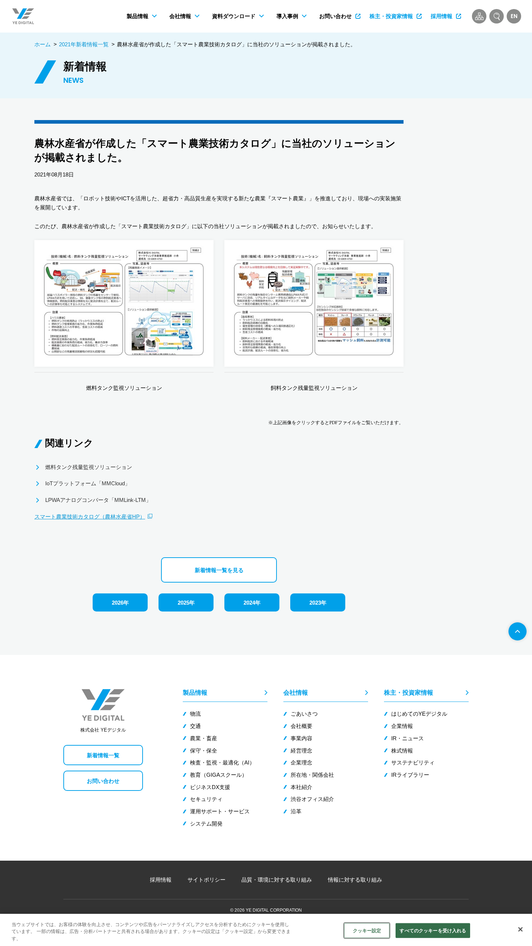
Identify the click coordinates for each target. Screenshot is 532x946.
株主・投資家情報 (408, 692)
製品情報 (195, 692)
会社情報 (295, 692)
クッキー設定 (367, 930)
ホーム (42, 44)
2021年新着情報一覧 (84, 44)
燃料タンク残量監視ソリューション (88, 467)
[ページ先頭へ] (517, 631)
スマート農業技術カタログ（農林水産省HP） (89, 517)
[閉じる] (520, 929)
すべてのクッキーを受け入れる (433, 930)
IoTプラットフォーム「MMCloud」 (87, 483)
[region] (266, 930)
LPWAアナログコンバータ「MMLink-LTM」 (98, 500)
